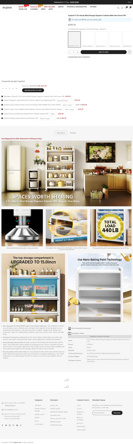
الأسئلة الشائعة (81, 430)
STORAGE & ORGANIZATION (77, 7)
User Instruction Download (81, 328)
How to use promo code (58, 418)
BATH (51, 9)
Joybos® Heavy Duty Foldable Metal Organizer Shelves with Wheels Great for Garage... (33, 109)
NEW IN (60, 7)
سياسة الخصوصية (55, 415)
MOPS (43, 9)
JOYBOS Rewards (56, 425)
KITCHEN (93, 7)
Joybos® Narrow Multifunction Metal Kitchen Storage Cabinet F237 (26, 114)
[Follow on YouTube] (17, 425)
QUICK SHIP (24, 7)
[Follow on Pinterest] (13, 425)
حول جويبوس (54, 405)
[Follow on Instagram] (10, 425)
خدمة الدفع (80, 423)
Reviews (73, 133)
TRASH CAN (23, 9)
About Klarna (81, 426)
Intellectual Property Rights (59, 412)
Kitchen (37, 417)
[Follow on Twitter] (6, 425)
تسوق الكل (38, 405)
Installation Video (77, 333)
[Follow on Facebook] (2, 425)
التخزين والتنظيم (39, 414)
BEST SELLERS (49, 7)
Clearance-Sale (36, 7)
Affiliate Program (55, 421)
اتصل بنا (79, 408)
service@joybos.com (11, 409)
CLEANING (34, 9)
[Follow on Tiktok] (21, 425)
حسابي (79, 405)
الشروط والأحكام (55, 408)
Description (61, 133)
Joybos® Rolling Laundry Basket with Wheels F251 (21, 118)
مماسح (37, 421)
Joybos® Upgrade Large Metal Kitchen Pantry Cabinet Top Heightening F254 (29, 100)
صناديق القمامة (39, 424)
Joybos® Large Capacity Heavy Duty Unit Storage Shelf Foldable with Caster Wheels (32, 105)
